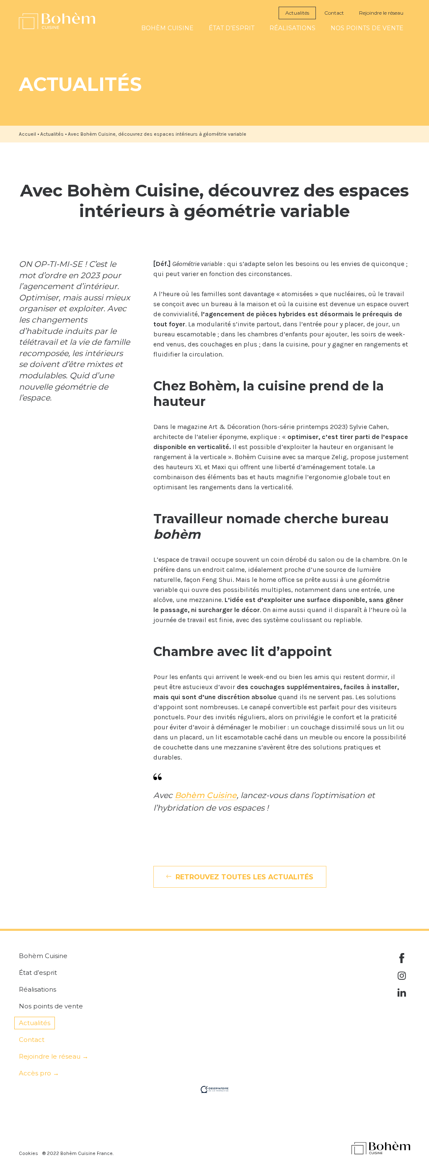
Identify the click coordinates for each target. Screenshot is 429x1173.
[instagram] (401, 975)
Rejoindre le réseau (381, 13)
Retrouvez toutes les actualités (244, 877)
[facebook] (401, 958)
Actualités (297, 13)
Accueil (27, 134)
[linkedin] (401, 993)
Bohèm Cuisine (206, 795)
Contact (334, 13)
